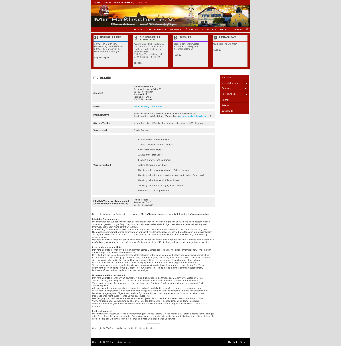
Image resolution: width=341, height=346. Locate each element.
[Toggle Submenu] (246, 83)
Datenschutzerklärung (123, 2)
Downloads (237, 29)
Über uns (174, 29)
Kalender (211, 29)
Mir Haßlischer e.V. (121, 342)
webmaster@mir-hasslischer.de (194, 116)
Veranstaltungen (155, 29)
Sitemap (107, 2)
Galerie (224, 29)
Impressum (142, 2)
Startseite (137, 29)
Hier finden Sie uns (237, 342)
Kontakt (97, 2)
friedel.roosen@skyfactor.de (148, 106)
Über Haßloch (193, 29)
